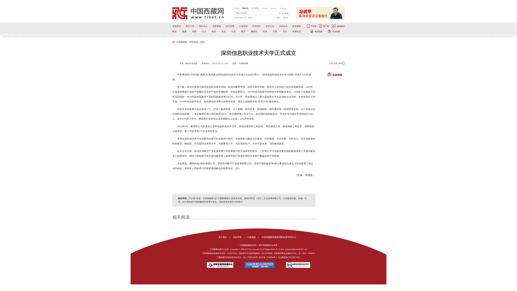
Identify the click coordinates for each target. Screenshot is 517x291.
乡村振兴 (283, 26)
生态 (233, 31)
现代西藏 (230, 26)
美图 (194, 31)
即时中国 (190, 26)
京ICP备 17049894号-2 (268, 257)
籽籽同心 (256, 26)
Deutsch (274, 8)
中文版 (236, 8)
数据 (174, 31)
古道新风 (243, 26)
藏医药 (254, 31)
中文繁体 (255, 8)
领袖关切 (176, 26)
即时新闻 (193, 42)
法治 (204, 31)
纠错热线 (251, 237)
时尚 (265, 31)
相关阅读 (181, 217)
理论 (285, 31)
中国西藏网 (181, 42)
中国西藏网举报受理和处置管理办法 (279, 237)
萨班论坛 (270, 26)
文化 (223, 31)
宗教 (275, 31)
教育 (243, 31)
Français (283, 8)
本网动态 (296, 31)
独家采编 (216, 26)
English (265, 8)
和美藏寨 (296, 26)
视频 (184, 31)
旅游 (214, 31)
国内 (202, 42)
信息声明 (237, 237)
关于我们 (222, 237)
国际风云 (203, 26)
